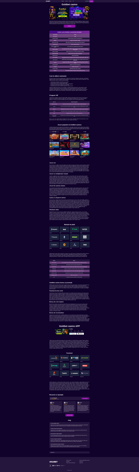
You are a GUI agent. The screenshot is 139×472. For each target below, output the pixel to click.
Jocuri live (63, 131)
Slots (84, 131)
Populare (53, 131)
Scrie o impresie (85, 398)
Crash (74, 131)
